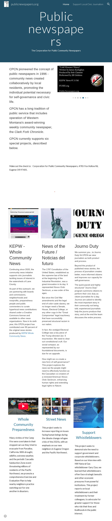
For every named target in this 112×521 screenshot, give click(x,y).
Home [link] (66, 4)
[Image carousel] (80, 82)
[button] (108, 4)
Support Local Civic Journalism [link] (88, 4)
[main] (55, 31)
